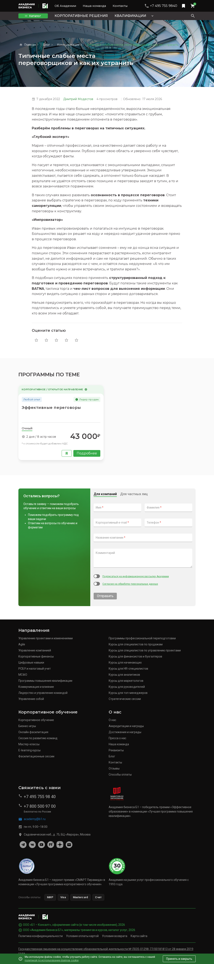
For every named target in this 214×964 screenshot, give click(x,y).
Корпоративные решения (81, 16)
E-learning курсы (29, 750)
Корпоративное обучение (36, 720)
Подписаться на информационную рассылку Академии (135, 576)
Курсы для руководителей (127, 686)
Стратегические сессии (125, 699)
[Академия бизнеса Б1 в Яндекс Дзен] (59, 844)
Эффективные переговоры (51, 407)
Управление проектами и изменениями (45, 638)
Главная (30, 45)
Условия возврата (114, 936)
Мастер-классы (28, 744)
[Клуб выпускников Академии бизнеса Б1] (69, 844)
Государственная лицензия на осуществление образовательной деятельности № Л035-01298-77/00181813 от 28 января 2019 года (105, 951)
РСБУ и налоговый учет (34, 668)
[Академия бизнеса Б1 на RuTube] (50, 844)
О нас (112, 720)
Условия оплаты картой (82, 936)
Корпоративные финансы (36, 656)
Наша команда (94, 6)
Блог (46, 45)
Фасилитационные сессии (36, 756)
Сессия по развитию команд (37, 738)
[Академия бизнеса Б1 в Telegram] (23, 844)
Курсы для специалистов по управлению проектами (145, 650)
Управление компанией (34, 650)
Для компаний (105, 494)
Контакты (120, 6)
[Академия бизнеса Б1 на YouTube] (41, 844)
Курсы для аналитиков (124, 674)
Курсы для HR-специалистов (128, 668)
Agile (21, 644)
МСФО (22, 674)
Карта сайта (139, 936)
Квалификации (130, 16)
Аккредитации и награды (126, 726)
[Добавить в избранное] (67, 453)
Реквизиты (116, 750)
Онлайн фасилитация (33, 732)
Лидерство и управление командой (43, 692)
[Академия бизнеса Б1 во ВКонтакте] (32, 844)
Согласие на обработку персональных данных (130, 583)
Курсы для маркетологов (126, 680)
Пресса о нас (117, 738)
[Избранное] (183, 6)
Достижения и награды (125, 732)
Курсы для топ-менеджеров (128, 692)
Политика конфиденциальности (40, 936)
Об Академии (65, 6)
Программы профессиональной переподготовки (142, 638)
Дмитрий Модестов (78, 99)
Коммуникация (68, 45)
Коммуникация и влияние (36, 686)
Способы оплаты (120, 774)
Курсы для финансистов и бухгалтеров (135, 656)
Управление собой (31, 699)
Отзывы (114, 768)
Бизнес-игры (27, 726)
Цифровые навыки (31, 662)
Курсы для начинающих (125, 662)
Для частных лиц (134, 494)
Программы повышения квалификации (45, 680)
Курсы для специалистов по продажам (136, 644)
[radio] (36, 340)
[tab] (27, 428)
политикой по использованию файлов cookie (52, 960)
